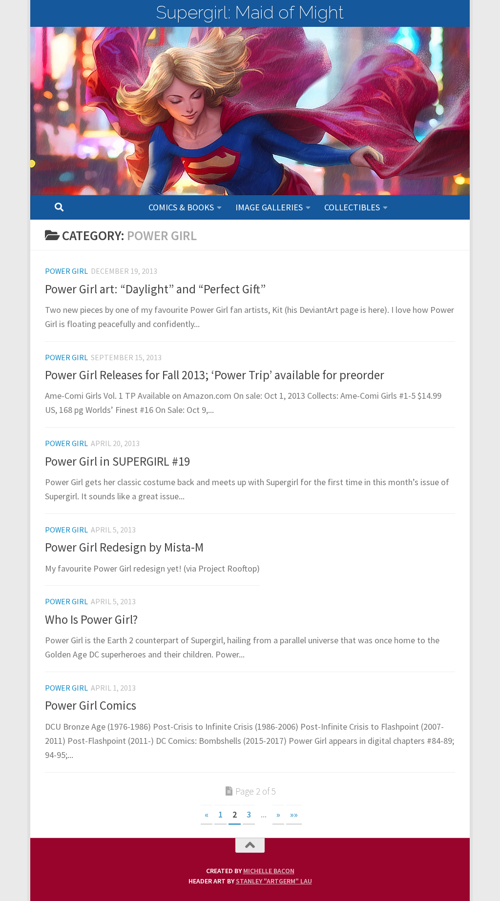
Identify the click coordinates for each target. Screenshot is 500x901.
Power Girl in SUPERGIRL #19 (117, 461)
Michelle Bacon (268, 870)
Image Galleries (269, 207)
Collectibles (352, 207)
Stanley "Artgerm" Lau (274, 881)
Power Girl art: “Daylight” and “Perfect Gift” (155, 289)
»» (294, 814)
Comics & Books (181, 207)
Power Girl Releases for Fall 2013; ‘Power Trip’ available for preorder (214, 375)
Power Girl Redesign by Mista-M (124, 547)
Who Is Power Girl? (91, 619)
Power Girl (66, 271)
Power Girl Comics (90, 705)
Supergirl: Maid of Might (250, 12)
